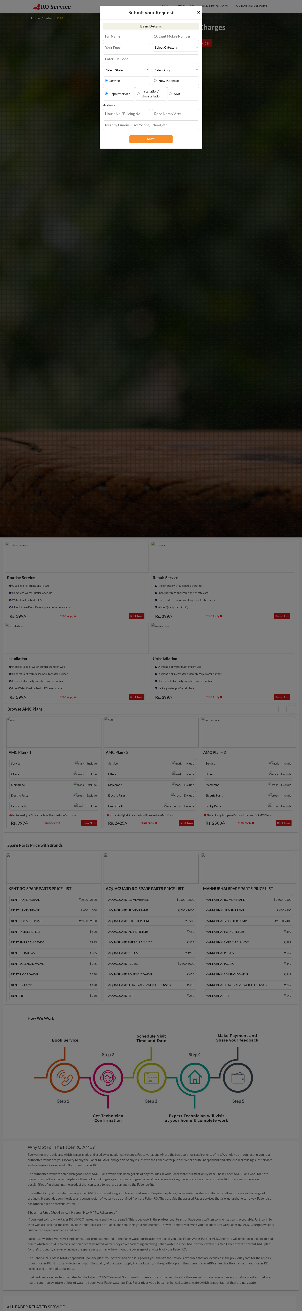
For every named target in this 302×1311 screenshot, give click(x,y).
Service (115, 80)
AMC (177, 94)
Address (109, 105)
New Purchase (168, 80)
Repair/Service (120, 94)
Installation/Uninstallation (151, 93)
